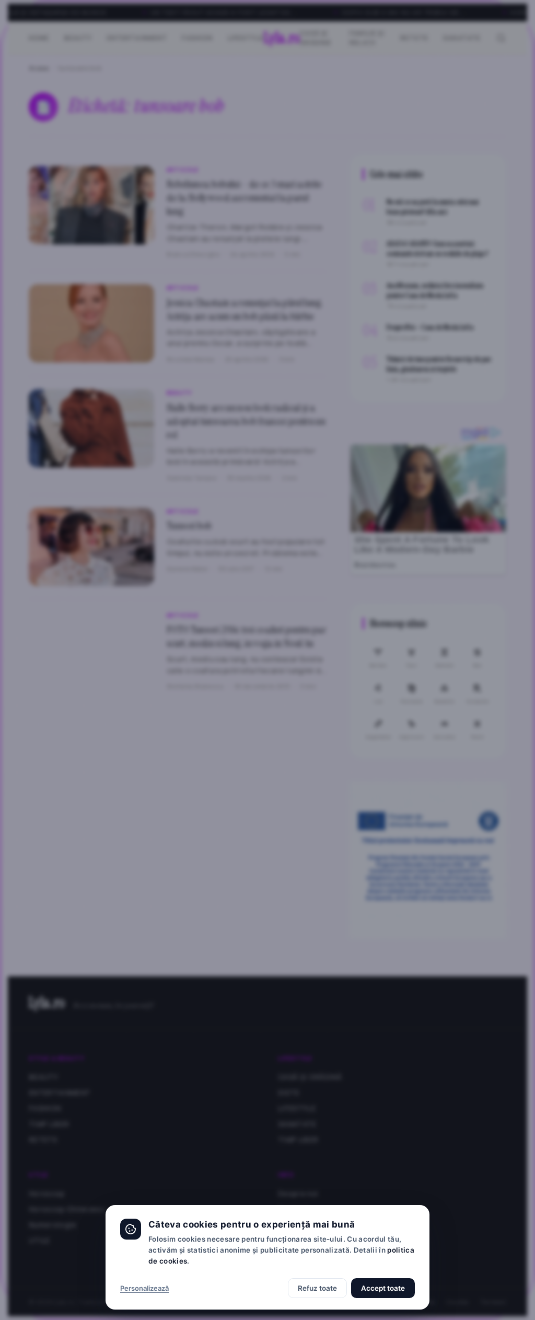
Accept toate (383, 1288)
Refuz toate (317, 1288)
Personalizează (144, 1288)
